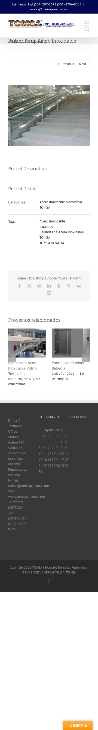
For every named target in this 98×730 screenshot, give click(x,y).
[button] (12, 357)
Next (82, 64)
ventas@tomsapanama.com (49, 9)
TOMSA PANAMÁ (51, 243)
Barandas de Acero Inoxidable (61, 232)
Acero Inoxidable (52, 221)
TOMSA (44, 207)
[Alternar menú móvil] (87, 23)
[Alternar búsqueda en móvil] (87, 29)
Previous (68, 64)
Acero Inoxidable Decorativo (60, 202)
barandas (46, 226)
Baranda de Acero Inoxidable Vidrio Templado (22, 368)
